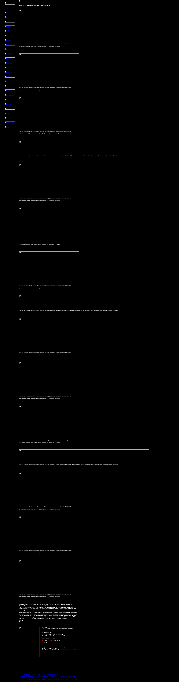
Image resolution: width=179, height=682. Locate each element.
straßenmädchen (73, 676)
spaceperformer (54, 679)
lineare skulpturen (43, 676)
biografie (22, 681)
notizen (63, 679)
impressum (29, 681)
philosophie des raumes (33, 679)
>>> (21, 674)
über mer (34, 674)
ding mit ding (53, 676)
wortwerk (66, 678)
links (35, 681)
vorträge (75, 679)
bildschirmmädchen (25, 678)
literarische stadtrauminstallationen (48, 674)
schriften (68, 679)
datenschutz (26, 674)
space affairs (45, 679)
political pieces (36, 678)
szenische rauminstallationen (28, 676)
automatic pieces (57, 678)
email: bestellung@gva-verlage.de (69, 649)
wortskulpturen (63, 676)
